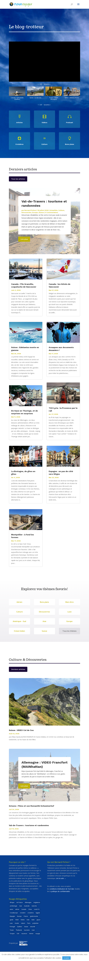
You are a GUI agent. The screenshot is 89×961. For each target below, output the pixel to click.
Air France (19, 902)
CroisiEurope (14, 913)
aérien (17, 909)
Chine (30, 909)
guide (11, 920)
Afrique (12, 902)
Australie (27, 906)
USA (18, 933)
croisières (31, 913)
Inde (28, 920)
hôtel (17, 920)
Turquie (12, 933)
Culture (61, 210)
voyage (37, 933)
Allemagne (28, 902)
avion (11, 909)
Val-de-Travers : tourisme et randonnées (29, 825)
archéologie (13, 906)
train (33, 930)
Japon (38, 920)
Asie (20, 906)
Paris (28, 923)
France (26, 916)
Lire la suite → (61, 878)
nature (23, 923)
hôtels (23, 920)
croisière (22, 913)
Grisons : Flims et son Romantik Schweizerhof (31, 806)
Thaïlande (19, 930)
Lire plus (24, 239)
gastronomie (34, 916)
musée (17, 923)
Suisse (41, 212)
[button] (47, 84)
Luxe (11, 923)
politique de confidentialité (60, 891)
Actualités (54, 210)
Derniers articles (18, 669)
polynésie (35, 923)
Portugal (12, 927)
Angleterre (37, 902)
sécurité (32, 927)
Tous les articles (18, 179)
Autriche (34, 906)
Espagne (12, 916)
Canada (23, 909)
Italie (33, 920)
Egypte (38, 913)
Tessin (12, 930)
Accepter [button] (66, 958)
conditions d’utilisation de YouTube (62, 889)
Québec (19, 927)
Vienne (31, 933)
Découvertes (26, 212)
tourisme (27, 930)
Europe (35, 212)
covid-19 (36, 909)
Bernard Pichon (30, 210)
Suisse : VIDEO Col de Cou (21, 730)
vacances (24, 933)
